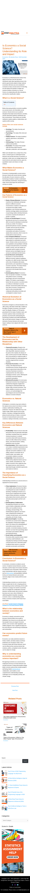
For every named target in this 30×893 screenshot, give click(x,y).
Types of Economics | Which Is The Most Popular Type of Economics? (13, 738)
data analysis (10, 573)
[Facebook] (12, 885)
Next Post (14, 690)
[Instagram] (15, 885)
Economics (5, 57)
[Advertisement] (15, 15)
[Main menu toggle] (27, 32)
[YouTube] (17, 885)
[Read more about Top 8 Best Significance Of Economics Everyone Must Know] (15, 708)
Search (3, 758)
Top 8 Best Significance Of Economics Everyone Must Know (14, 717)
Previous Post (15, 686)
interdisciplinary (16, 669)
